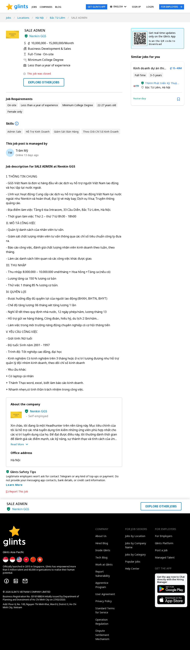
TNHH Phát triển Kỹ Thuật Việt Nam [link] (161, 83)
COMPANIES (46, 7)
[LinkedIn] (15, 581)
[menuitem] (118, 7)
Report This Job (18, 491)
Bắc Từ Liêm (57, 17)
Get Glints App (96, 6)
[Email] (25, 581)
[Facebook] (6, 581)
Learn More (14, 485)
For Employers (169, 6)
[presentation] (17, 7)
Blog (58, 7)
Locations (23, 17)
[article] (157, 83)
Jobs (34, 7)
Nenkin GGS (37, 36)
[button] (26, 36)
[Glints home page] (17, 7)
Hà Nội (39, 17)
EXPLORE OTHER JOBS (43, 82)
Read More (17, 444)
